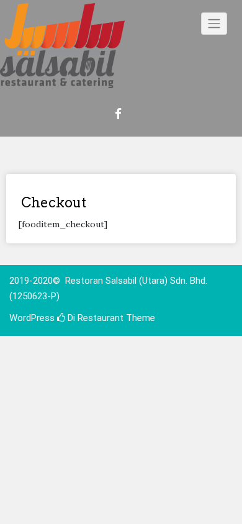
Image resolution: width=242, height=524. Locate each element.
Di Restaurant (94, 317)
